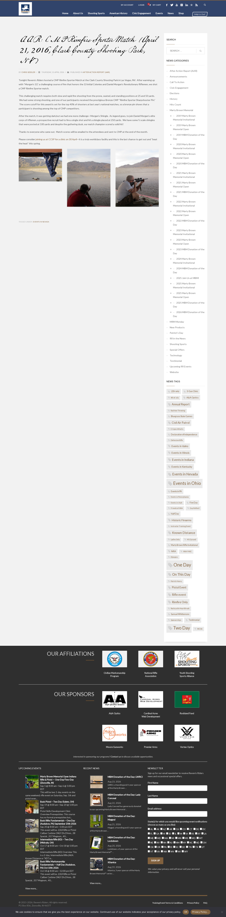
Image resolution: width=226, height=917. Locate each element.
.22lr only (175, 391)
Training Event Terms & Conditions (167, 903)
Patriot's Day (176, 332)
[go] (200, 50)
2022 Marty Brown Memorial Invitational (184, 203)
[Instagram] (181, 4)
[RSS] (196, 4)
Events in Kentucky (181, 466)
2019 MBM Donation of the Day (188, 136)
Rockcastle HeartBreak (180, 608)
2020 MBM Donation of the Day (188, 165)
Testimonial (176, 360)
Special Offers (177, 349)
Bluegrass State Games (181, 416)
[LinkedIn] (186, 4)
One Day (182, 565)
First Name (153, 782)
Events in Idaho (179, 446)
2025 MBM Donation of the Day (188, 304)
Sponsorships (176, 620)
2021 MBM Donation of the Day (188, 194)
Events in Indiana (183, 459)
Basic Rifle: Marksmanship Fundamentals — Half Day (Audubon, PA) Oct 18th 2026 (57, 864)
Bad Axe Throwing (178, 411)
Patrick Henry (176, 581)
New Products (177, 327)
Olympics (174, 557)
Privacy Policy (193, 903)
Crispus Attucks (177, 429)
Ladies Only (175, 540)
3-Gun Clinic (192, 391)
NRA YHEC (187, 551)
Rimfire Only (180, 602)
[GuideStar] (191, 4)
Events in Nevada (41, 222)
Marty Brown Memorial (181, 110)
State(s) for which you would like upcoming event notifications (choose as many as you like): (177, 823)
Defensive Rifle (177, 440)
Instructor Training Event (181, 526)
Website (174, 372)
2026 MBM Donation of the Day (188, 314)
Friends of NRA (177, 508)
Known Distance (183, 533)
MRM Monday (177, 321)
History (173, 98)
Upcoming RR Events (180, 366)
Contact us (116, 756)
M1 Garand (191, 540)
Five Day (194, 502)
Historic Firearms (181, 520)
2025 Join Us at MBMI (187, 278)
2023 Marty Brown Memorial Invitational (184, 232)
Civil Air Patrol (181, 422)
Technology (176, 355)
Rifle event (179, 594)
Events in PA (176, 491)
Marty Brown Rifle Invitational (184, 545)
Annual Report (181, 404)
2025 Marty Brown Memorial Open (184, 295)
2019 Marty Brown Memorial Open (184, 127)
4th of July (175, 398)
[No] (222, 912)
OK (185, 912)
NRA (173, 551)
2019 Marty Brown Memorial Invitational (184, 117)
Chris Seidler (29, 72)
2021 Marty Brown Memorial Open (184, 184)
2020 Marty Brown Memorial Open (184, 155)
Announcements (178, 76)
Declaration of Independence (184, 434)
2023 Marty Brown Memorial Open (184, 241)
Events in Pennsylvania (180, 497)
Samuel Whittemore (180, 614)
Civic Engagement (179, 87)
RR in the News (178, 338)
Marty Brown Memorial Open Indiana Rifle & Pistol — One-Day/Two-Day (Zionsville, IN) (58, 779)
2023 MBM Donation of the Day (188, 251)
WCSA (199, 629)
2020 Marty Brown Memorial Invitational (184, 146)
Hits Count (175, 104)
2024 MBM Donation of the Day (188, 270)
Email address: (155, 808)
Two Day (181, 627)
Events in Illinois (180, 452)
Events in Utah (176, 503)
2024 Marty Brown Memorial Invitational (184, 260)
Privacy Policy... (200, 912)
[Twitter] (171, 4)
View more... (31, 888)
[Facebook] (166, 4)
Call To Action (177, 82)
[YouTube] (176, 4)
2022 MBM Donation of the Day (188, 222)
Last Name (153, 795)
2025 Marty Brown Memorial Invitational (184, 285)
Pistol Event (179, 587)
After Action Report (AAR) (96, 72)
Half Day (175, 514)
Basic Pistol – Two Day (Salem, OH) (57, 801)
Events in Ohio (187, 483)
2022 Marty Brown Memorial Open (184, 213)
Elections (174, 93)
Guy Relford (194, 508)
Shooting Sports (178, 344)
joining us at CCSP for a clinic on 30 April (56, 139)
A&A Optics (192, 397)
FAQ (205, 903)
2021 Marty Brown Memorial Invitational (184, 175)
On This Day (181, 574)
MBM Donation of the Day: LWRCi (125, 776)
